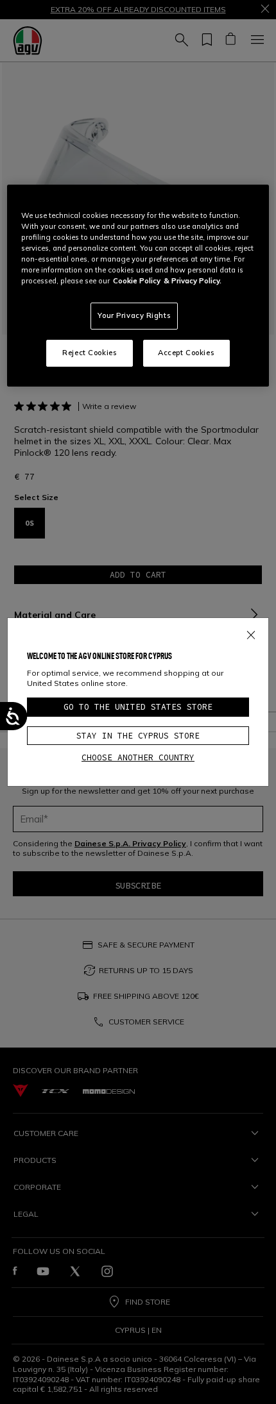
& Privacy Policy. (192, 280)
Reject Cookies (89, 352)
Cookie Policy (136, 280)
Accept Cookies (186, 352)
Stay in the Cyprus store (138, 735)
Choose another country (138, 757)
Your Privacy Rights (134, 315)
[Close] (251, 633)
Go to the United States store (138, 706)
